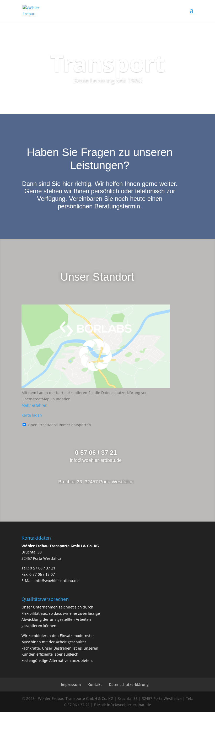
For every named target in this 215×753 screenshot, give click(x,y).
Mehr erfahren (34, 405)
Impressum (71, 684)
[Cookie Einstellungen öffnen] (39, 749)
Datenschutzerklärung (129, 684)
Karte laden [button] (32, 415)
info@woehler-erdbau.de (57, 580)
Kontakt (95, 684)
